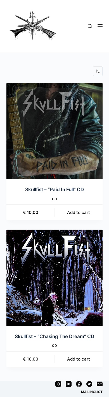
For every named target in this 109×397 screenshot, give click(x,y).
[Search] (90, 26)
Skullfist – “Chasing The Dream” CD (54, 336)
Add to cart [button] (78, 212)
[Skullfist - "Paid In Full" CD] (54, 131)
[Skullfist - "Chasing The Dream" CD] (54, 278)
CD (54, 199)
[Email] (100, 384)
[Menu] (100, 26)
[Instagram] (58, 384)
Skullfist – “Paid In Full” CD (54, 189)
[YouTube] (69, 384)
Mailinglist (92, 392)
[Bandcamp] (89, 384)
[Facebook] (79, 384)
